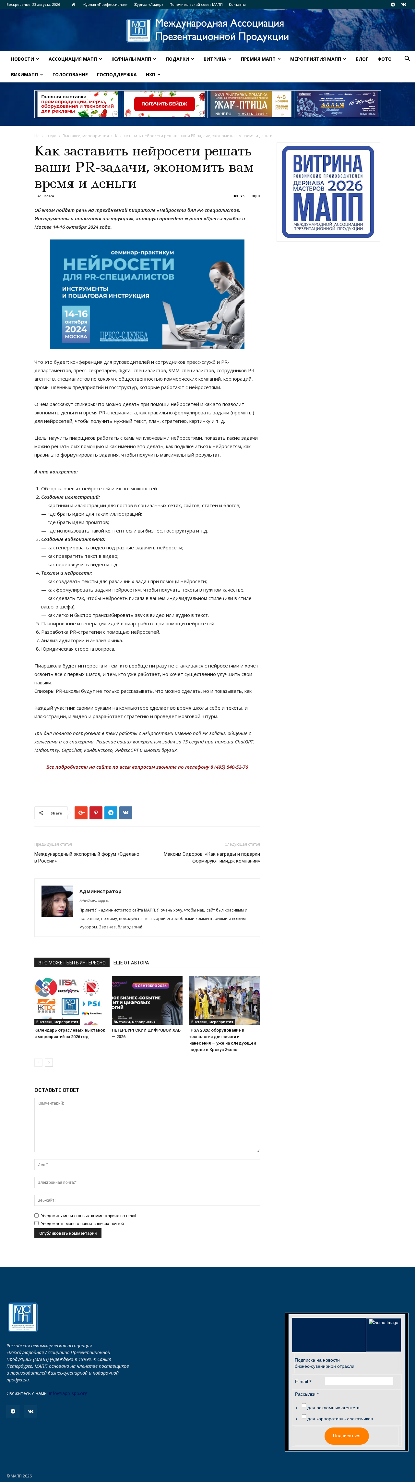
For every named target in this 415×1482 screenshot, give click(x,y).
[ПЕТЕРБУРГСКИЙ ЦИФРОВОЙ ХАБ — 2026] (147, 1000)
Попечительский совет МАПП (196, 4)
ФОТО (384, 59)
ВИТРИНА (215, 59)
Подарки (177, 59)
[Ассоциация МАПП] (207, 31)
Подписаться (347, 1435)
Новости (22, 59)
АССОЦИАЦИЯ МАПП (73, 59)
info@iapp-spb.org (68, 1393)
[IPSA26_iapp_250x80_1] (77, 104)
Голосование (70, 74)
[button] (407, 59)
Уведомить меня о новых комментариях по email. (89, 1215)
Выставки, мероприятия (86, 136)
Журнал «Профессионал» (105, 4)
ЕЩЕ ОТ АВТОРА (131, 962)
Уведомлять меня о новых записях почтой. (83, 1223)
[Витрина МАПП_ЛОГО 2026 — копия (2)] (328, 192)
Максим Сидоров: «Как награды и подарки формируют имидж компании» (212, 857)
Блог (362, 59)
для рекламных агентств (333, 1407)
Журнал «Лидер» (148, 4)
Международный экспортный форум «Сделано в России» (86, 857)
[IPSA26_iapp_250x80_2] (164, 104)
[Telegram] (393, 4)
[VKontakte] (404, 4)
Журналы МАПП (131, 59)
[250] (250, 104)
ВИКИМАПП (24, 74)
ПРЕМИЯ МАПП (258, 59)
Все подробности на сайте (78, 767)
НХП (150, 74)
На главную (45, 136)
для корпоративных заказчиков (340, 1418)
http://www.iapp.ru (94, 900)
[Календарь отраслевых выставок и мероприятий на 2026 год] (69, 1000)
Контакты (237, 4)
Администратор (100, 891)
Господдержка (117, 74)
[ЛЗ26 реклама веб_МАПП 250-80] (337, 104)
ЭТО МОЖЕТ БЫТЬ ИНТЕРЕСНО (72, 962)
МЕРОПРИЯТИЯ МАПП (315, 59)
